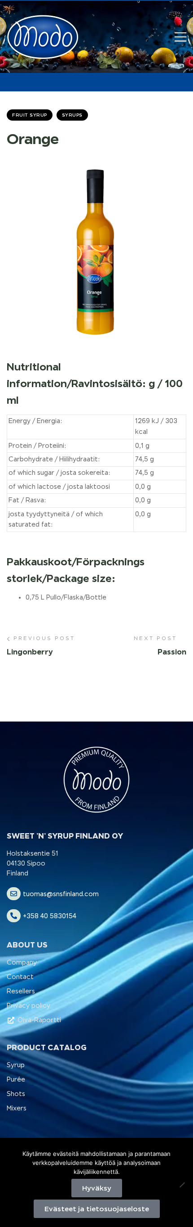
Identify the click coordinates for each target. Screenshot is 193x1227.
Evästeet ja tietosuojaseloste (96, 1209)
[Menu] (180, 37)
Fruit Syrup (29, 114)
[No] (181, 1184)
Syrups (72, 114)
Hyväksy (96, 1188)
